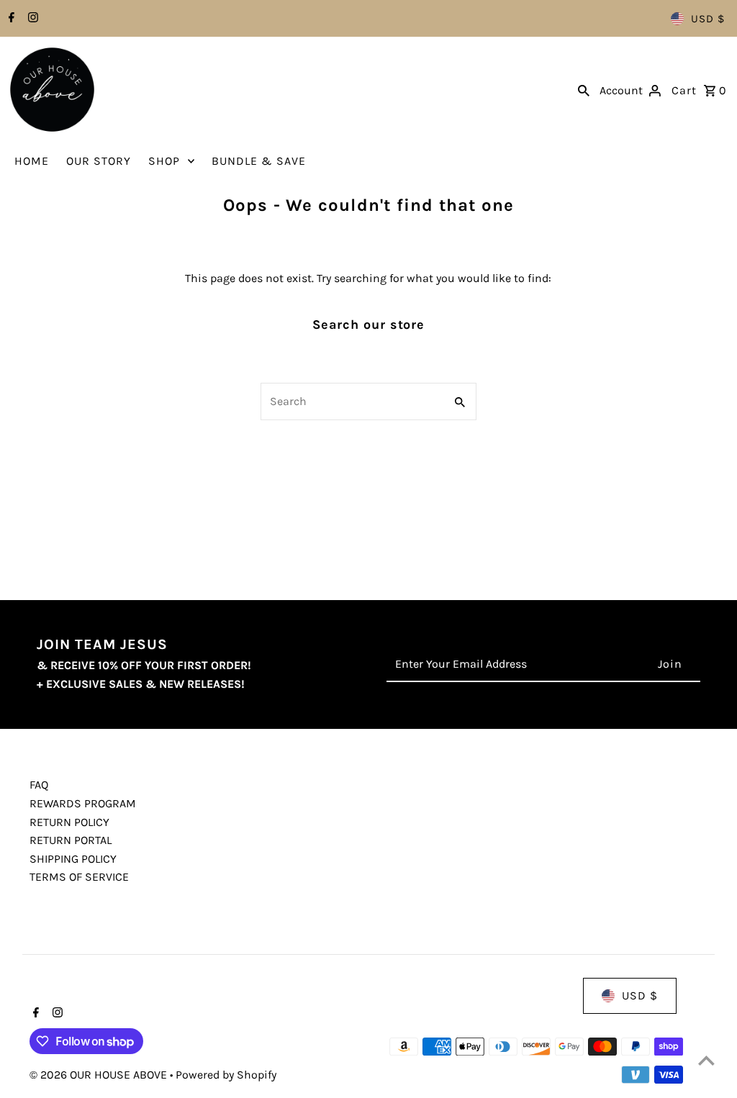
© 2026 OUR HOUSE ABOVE (100, 1074)
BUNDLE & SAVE (259, 161)
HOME (31, 161)
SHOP (164, 161)
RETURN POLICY (69, 822)
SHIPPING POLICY (73, 859)
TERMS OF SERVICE (79, 877)
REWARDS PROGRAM (83, 803)
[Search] (583, 90)
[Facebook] (9, 18)
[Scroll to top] (706, 1060)
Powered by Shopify (226, 1074)
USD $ (708, 18)
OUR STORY (98, 161)
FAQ (39, 784)
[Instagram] (31, 18)
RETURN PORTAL (71, 840)
